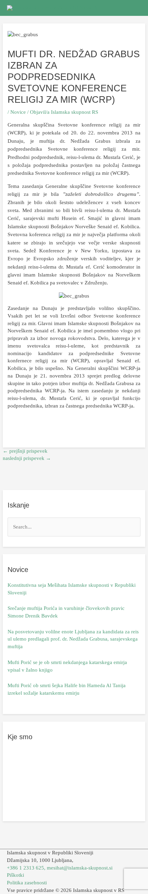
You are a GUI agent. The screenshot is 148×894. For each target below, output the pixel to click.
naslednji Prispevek (27, 458)
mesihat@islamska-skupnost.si (80, 868)
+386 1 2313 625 (25, 868)
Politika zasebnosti (27, 882)
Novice (18, 112)
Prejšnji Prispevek (25, 451)
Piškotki (15, 875)
